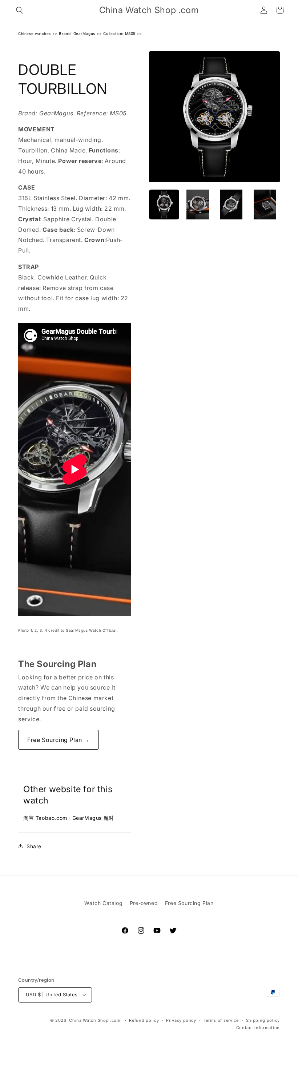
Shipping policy (263, 1020)
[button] (20, 10)
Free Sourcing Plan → (58, 739)
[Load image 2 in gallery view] (198, 205)
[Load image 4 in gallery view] (265, 205)
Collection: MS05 (119, 33)
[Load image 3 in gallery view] (231, 205)
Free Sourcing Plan (189, 903)
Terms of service (221, 1020)
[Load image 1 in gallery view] (164, 205)
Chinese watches (34, 33)
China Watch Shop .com (95, 1020)
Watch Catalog (103, 903)
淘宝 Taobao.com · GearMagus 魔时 (68, 818)
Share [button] (34, 846)
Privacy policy (181, 1020)
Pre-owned (144, 903)
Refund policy (144, 1020)
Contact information (258, 1027)
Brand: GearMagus (77, 33)
